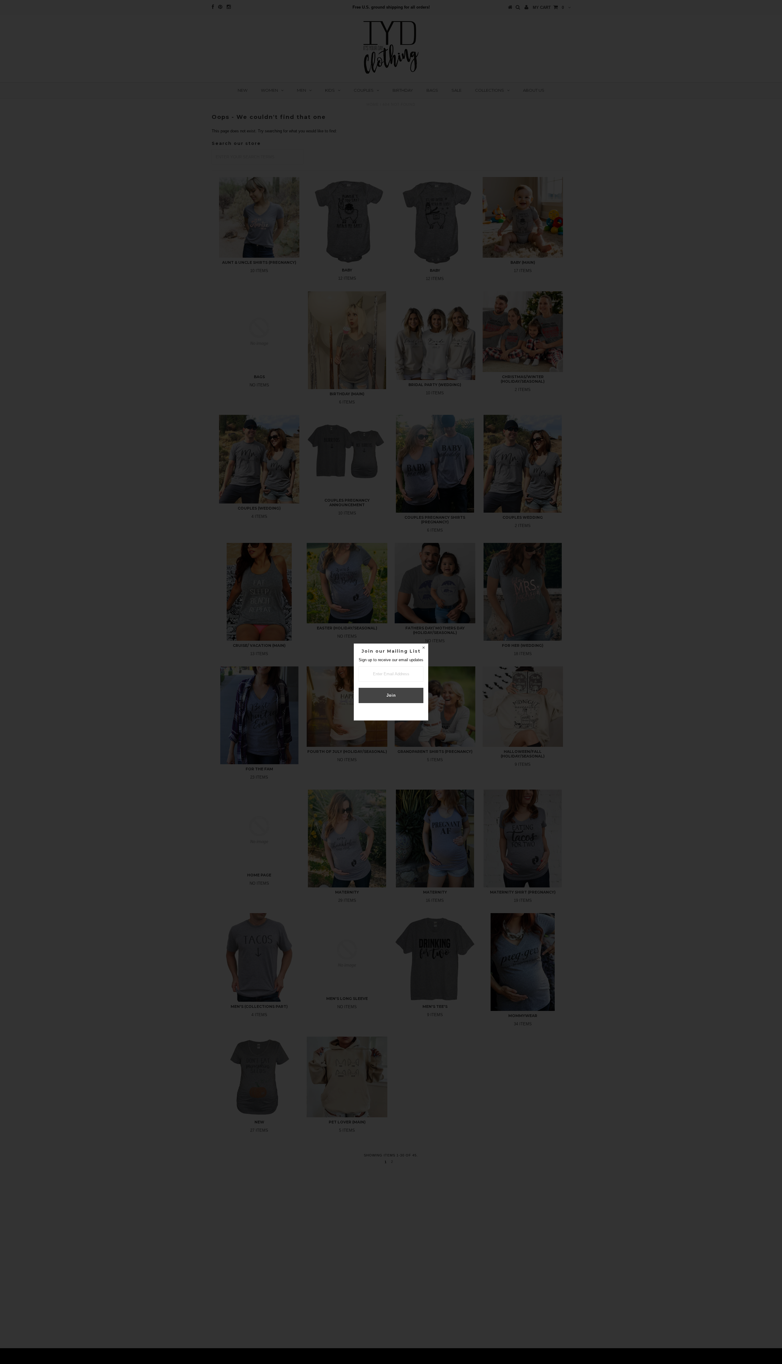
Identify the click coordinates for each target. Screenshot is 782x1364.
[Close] (423, 648)
